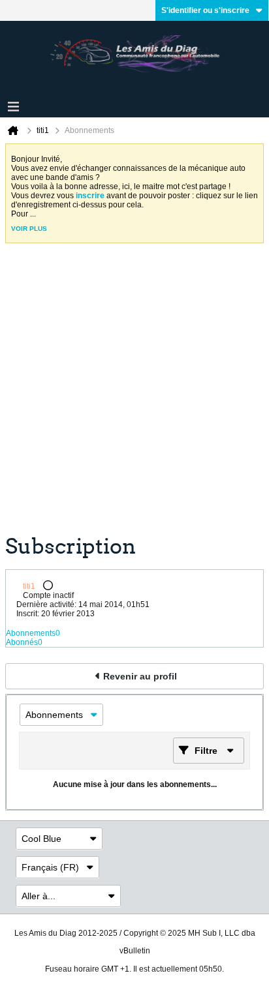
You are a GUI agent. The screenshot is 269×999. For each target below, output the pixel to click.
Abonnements (30, 633)
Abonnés (22, 642)
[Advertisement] (134, 393)
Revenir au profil (140, 676)
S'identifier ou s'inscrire (205, 10)
